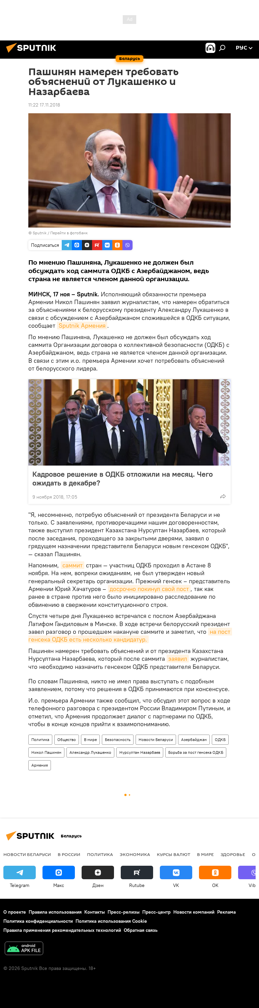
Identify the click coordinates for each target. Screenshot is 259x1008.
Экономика (135, 854)
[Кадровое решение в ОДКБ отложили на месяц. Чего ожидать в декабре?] (129, 422)
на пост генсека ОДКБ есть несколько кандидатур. (130, 635)
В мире (90, 739)
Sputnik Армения (82, 325)
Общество (66, 739)
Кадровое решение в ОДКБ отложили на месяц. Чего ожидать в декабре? (122, 478)
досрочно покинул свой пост (149, 589)
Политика (40, 739)
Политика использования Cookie (111, 921)
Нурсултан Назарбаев (139, 752)
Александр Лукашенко (90, 752)
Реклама (226, 912)
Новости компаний (193, 912)
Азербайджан (194, 739)
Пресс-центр (156, 912)
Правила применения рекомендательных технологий (62, 930)
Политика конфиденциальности (38, 921)
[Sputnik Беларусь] (33, 54)
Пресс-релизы (124, 912)
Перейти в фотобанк (69, 232)
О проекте (14, 912)
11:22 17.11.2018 (44, 105)
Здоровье (233, 854)
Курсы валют (173, 854)
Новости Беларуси (156, 739)
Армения (39, 765)
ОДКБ (220, 739)
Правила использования (55, 912)
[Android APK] (24, 949)
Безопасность (118, 739)
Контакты (94, 912)
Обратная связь (140, 930)
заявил (177, 658)
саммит (72, 565)
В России (69, 854)
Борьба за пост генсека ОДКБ (195, 752)
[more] (223, 496)
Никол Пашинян (46, 752)
